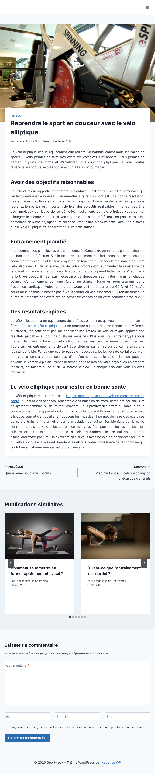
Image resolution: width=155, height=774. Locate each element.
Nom (11, 717)
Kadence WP (111, 762)
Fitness (16, 115)
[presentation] (39, 536)
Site (109, 717)
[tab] (70, 617)
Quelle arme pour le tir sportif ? (28, 470)
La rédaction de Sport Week (32, 141)
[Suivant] (144, 563)
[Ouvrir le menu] (146, 7)
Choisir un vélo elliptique (39, 326)
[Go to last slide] (11, 563)
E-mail (62, 717)
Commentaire (17, 665)
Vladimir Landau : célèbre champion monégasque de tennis (123, 472)
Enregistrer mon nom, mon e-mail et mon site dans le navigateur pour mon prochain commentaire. (76, 727)
